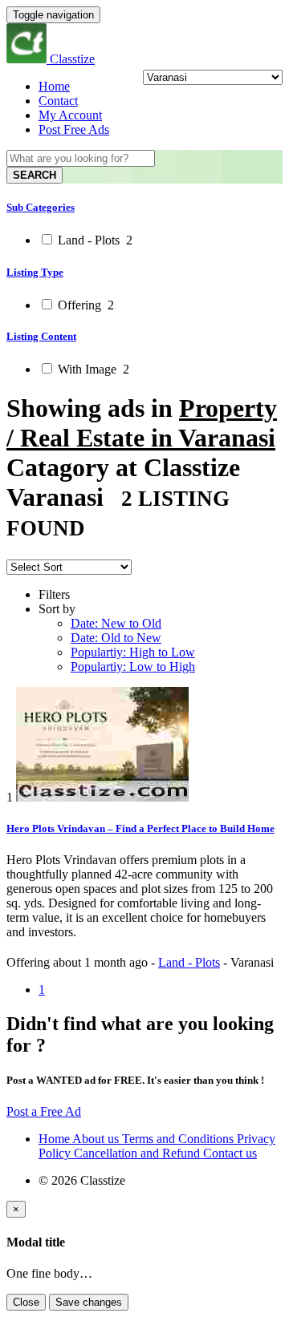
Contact (58, 100)
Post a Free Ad (43, 1111)
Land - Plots (93, 240)
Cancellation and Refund (138, 1153)
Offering (84, 305)
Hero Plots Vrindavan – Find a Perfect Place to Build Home (140, 828)
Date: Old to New (116, 637)
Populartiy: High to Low (133, 652)
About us (97, 1138)
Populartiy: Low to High (133, 666)
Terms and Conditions (179, 1138)
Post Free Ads (74, 129)
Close (26, 1302)
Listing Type (34, 272)
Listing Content (41, 336)
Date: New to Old (116, 623)
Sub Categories (40, 207)
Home (54, 86)
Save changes (88, 1302)
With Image (92, 369)
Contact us (230, 1153)
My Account (70, 115)
